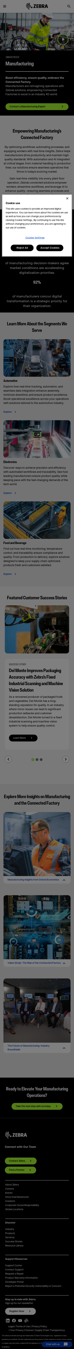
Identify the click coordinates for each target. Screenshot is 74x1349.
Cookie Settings (35, 237)
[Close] (67, 198)
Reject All (22, 248)
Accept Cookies (49, 248)
